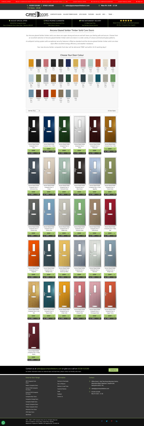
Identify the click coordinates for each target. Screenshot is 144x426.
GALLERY (98, 14)
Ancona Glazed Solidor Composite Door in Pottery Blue (49, 228)
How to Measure (61, 383)
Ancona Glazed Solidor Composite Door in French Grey (79, 270)
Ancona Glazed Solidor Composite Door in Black (33, 146)
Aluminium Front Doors (31, 409)
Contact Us (113, 370)
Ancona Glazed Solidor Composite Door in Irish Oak (33, 311)
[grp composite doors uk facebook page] (101, 421)
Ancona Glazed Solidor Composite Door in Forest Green (110, 187)
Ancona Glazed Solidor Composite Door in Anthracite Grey (33, 187)
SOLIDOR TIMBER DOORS (70, 14)
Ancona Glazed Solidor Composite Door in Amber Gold (64, 311)
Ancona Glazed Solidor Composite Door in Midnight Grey (49, 270)
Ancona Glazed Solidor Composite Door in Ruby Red (110, 228)
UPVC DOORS (83, 14)
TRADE (110, 14)
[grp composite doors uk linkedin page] (116, 421)
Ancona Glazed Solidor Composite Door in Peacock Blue (49, 311)
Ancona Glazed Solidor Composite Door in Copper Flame (110, 311)
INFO (104, 14)
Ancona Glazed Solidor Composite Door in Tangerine (33, 270)
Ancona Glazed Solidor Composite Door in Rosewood (95, 146)
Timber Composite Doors (32, 407)
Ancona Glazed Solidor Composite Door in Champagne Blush (95, 311)
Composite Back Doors (31, 396)
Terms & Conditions (30, 421)
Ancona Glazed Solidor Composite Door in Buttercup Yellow (64, 270)
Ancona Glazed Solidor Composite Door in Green (64, 146)
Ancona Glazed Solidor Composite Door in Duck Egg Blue (95, 187)
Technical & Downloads (62, 381)
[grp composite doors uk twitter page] (106, 421)
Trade (58, 391)
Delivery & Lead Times (62, 386)
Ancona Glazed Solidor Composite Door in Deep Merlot (34, 352)
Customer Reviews (61, 389)
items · (34, 8)
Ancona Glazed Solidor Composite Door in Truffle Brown (95, 228)
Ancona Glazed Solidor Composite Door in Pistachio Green (79, 228)
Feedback (59, 394)
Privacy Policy (39, 421)
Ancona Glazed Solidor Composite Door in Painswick (95, 270)
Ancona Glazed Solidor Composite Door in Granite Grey (33, 228)
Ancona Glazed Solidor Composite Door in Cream (49, 187)
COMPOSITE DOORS (56, 14)
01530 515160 (83, 369)
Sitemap (52, 421)
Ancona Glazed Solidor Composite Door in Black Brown (79, 187)
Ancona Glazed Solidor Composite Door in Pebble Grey (64, 228)
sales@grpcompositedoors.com (49, 369)
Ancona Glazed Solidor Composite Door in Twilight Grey (110, 270)
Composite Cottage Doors (32, 399)
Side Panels (28, 414)
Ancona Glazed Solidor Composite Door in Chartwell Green (64, 187)
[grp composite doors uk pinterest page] (111, 421)
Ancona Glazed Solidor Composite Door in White (79, 146)
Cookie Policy (46, 421)
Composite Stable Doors (31, 401)
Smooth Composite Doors (32, 404)
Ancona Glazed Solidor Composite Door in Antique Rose (79, 311)
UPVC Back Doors (30, 412)
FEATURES (91, 14)
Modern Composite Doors (32, 385)
